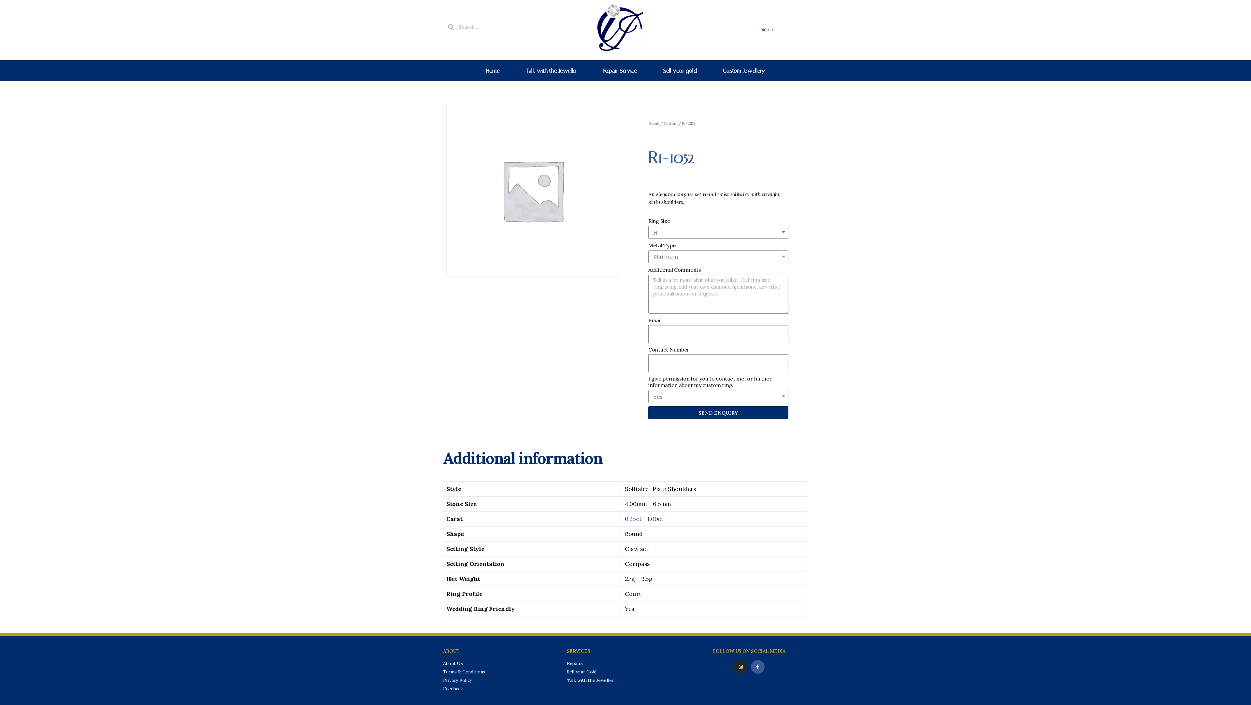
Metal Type (661, 245)
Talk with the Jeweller (551, 70)
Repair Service (620, 70)
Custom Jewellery (744, 70)
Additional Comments (674, 269)
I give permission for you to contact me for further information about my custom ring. (709, 381)
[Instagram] (741, 667)
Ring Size (659, 221)
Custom (670, 123)
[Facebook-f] (758, 667)
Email (655, 320)
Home (493, 70)
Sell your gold (680, 70)
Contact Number (668, 349)
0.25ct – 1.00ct (644, 519)
